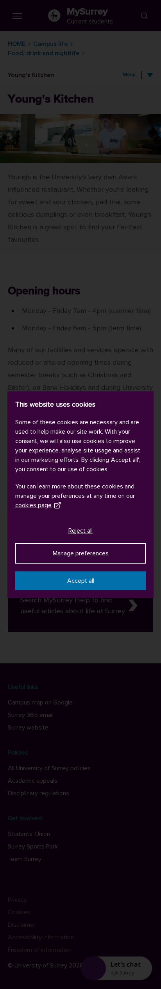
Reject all (80, 531)
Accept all (80, 581)
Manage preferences (81, 553)
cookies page (33, 505)
